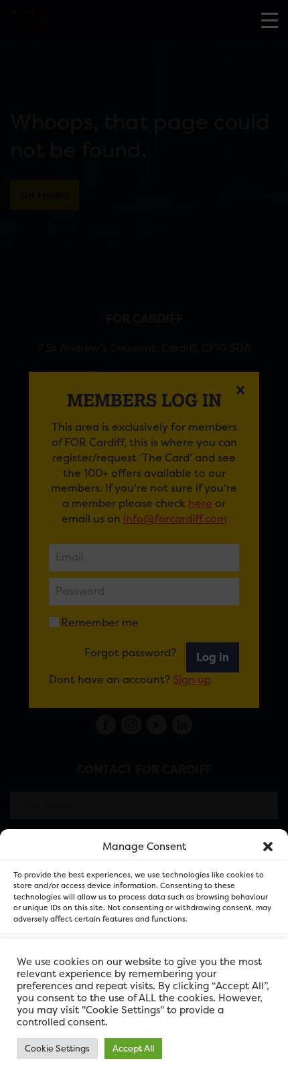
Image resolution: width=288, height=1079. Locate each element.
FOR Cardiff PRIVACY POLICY (85, 1061)
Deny (144, 995)
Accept (144, 958)
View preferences (144, 1031)
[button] (268, 846)
